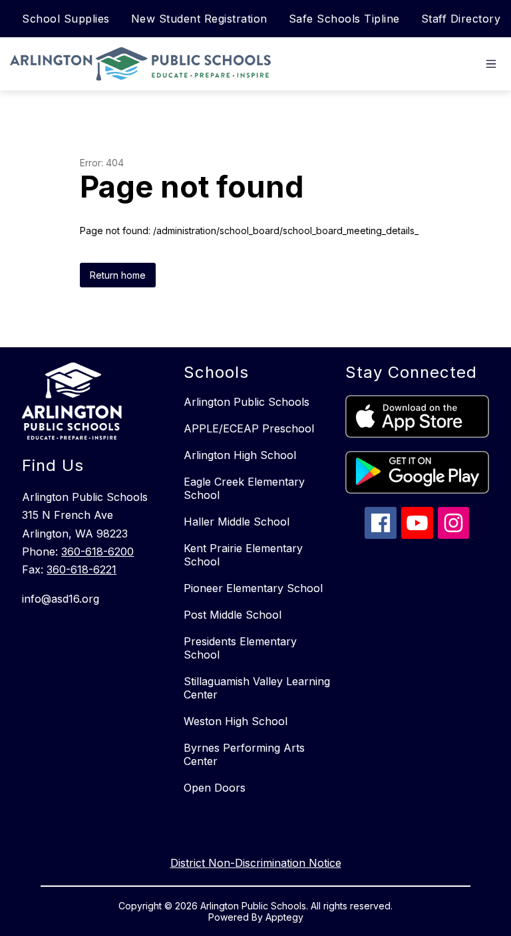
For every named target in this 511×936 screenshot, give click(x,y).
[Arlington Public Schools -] (143, 64)
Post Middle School (232, 614)
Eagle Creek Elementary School (244, 488)
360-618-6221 (81, 569)
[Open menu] (491, 64)
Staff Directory (461, 18)
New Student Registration (199, 18)
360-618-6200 (97, 551)
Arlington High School (240, 455)
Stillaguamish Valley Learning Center (257, 688)
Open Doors (215, 787)
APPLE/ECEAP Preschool (249, 428)
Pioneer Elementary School (253, 588)
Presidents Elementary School (240, 648)
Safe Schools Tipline (344, 18)
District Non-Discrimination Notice (255, 862)
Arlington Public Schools (246, 401)
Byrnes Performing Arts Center (244, 754)
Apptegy (284, 917)
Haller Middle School (236, 521)
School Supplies (66, 18)
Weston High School (235, 721)
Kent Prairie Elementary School (243, 555)
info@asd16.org (60, 598)
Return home (118, 275)
